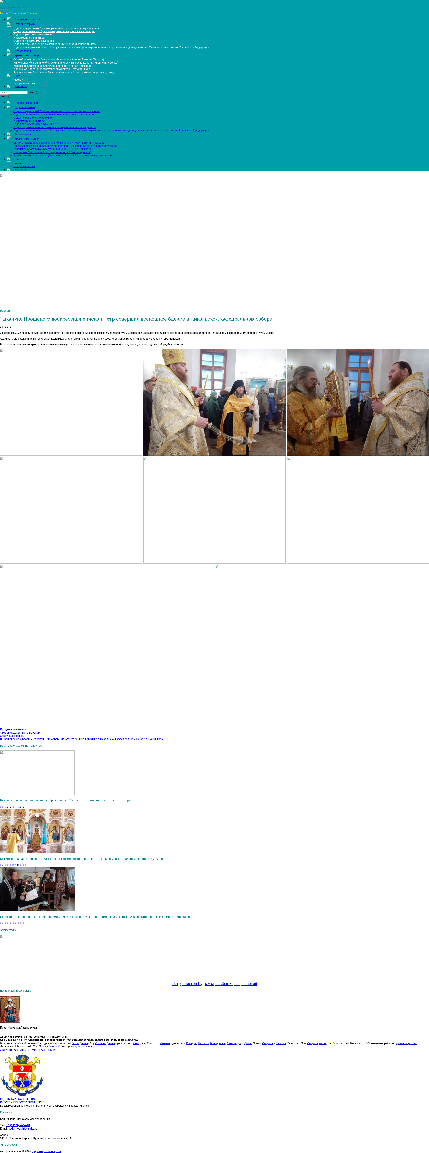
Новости (5, 310)
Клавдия (191, 1043)
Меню (4, 96)
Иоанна (43, 1046)
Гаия (136, 1043)
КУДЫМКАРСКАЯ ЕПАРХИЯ (23, 1101)
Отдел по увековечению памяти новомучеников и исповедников (54, 44)
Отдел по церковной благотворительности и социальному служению (56, 28)
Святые (18, 80)
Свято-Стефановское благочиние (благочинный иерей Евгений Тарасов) (58, 59)
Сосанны (100, 1043)
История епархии (24, 83)
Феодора (267, 1043)
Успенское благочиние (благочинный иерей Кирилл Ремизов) (52, 65)
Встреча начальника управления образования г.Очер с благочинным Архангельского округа (66, 800)
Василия (281, 1043)
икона (84, 1043)
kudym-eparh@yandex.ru (23, 1128)
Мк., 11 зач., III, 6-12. (44, 1050)
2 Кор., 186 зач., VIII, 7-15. (15, 1050)
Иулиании (402, 1043)
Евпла (75, 1043)
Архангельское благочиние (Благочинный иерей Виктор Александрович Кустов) (63, 72)
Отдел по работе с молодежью (32, 34)
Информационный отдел (29, 37)
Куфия (248, 1043)
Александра (234, 1043)
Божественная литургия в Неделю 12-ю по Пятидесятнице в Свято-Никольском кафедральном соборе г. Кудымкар (82, 858)
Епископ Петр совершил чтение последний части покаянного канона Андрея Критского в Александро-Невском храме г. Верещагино (96, 916)
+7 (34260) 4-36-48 (18, 1125)
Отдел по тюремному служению (33, 40)
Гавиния (165, 1043)
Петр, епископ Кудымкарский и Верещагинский (214, 983)
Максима (203, 1043)
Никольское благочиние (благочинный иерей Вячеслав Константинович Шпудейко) (65, 62)
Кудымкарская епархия (46, 1151)
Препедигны (217, 1043)
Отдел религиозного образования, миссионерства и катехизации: (54, 31)
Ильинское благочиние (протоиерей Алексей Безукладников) (52, 69)
